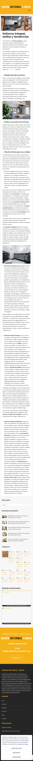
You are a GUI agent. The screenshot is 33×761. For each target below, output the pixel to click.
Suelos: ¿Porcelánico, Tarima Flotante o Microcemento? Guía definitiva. (18, 540)
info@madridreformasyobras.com (17, 651)
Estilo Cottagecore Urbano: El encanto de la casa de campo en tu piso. (19, 528)
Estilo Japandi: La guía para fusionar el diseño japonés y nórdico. (18, 516)
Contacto (4, 718)
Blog (3, 715)
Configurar (16, 757)
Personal (4, 711)
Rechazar (16, 752)
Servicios (4, 704)
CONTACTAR (16, 658)
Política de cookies (6, 727)
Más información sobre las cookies (11, 731)
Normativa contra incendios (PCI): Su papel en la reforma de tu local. (19, 534)
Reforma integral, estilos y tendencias (16, 35)
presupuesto (11, 69)
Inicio (3, 700)
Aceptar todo (16, 748)
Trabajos (4, 707)
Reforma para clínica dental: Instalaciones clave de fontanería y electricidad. (18, 522)
